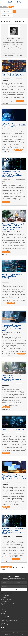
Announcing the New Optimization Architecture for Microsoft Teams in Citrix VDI (14, 477)
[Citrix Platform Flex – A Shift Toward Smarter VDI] (14, 66)
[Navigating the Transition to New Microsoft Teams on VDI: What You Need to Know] (14, 521)
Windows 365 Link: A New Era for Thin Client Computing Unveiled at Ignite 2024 (13, 378)
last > (3, 569)
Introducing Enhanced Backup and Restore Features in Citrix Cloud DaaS (12, 327)
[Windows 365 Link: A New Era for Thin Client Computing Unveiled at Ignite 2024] (14, 368)
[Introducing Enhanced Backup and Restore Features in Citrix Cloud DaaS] (14, 317)
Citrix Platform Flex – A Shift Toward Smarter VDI (13, 75)
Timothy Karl (7, 78)
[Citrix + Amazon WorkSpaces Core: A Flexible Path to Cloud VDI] (14, 115)
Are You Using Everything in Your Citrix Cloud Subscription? (14, 276)
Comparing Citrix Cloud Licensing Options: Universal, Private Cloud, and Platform (12, 174)
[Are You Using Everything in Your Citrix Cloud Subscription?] (14, 266)
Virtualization (5, 80)
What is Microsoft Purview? (13, 429)
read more (19, 101)
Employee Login (4, 6)
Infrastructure (19, 78)
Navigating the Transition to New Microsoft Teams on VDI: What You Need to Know (14, 531)
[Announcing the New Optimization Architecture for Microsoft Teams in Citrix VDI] (14, 467)
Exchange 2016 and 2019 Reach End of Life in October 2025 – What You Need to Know (13, 226)
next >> (23, 567)
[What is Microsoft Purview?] (14, 422)
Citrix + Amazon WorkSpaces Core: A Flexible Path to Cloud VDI (14, 125)
